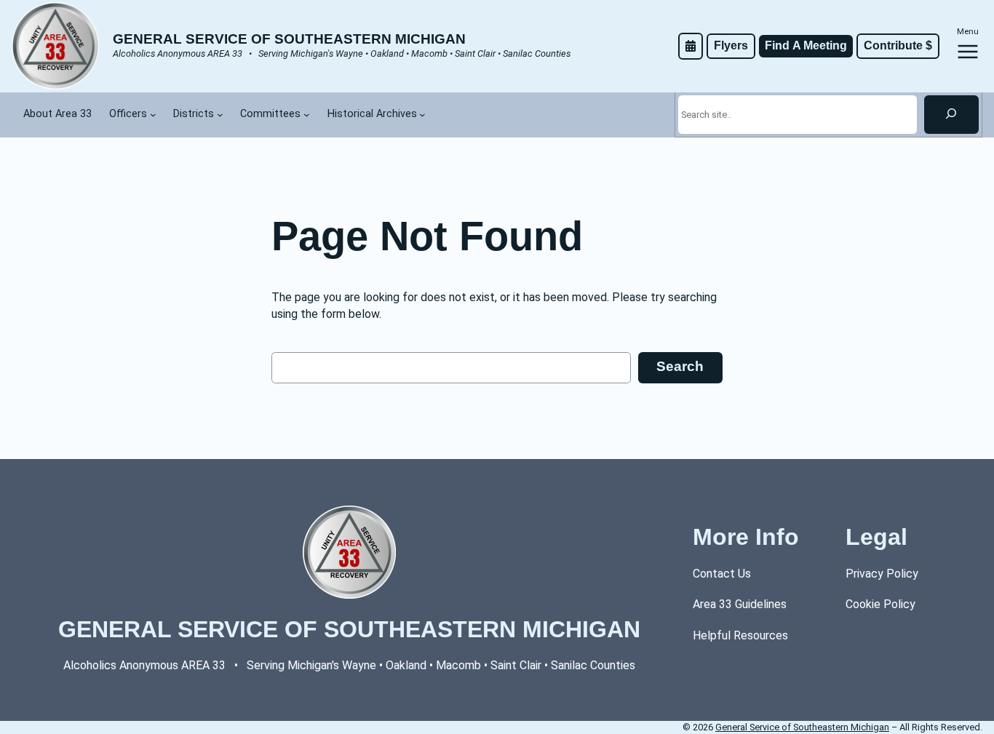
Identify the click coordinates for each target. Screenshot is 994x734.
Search (680, 366)
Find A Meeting (806, 45)
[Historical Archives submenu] (422, 114)
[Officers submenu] (153, 114)
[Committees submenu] (306, 114)
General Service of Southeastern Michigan (289, 39)
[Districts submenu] (220, 114)
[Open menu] (967, 51)
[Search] (951, 114)
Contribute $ (898, 45)
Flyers (731, 45)
